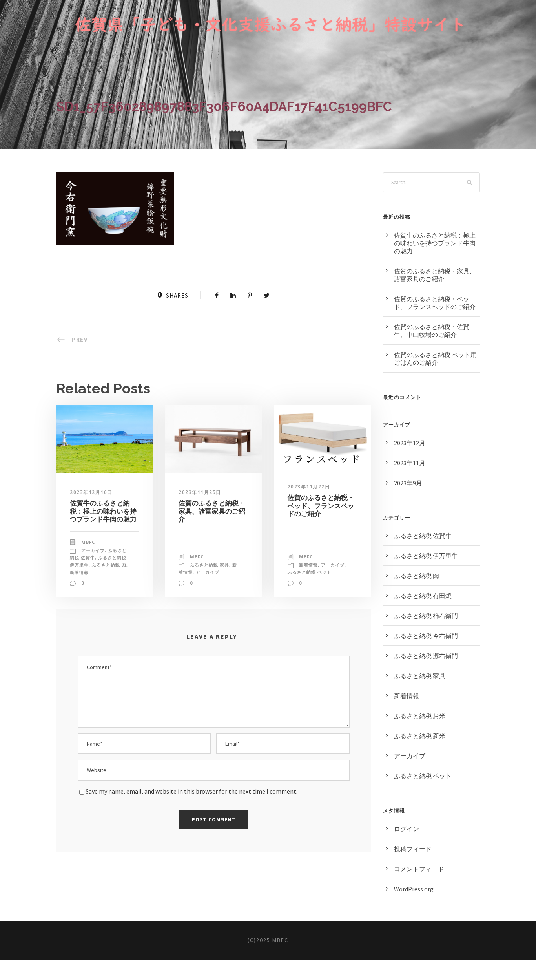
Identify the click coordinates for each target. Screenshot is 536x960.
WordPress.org (414, 889)
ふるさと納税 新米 (419, 736)
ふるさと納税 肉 (109, 565)
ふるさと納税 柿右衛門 (426, 616)
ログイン (406, 829)
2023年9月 (408, 483)
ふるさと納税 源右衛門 (426, 656)
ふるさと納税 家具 (209, 565)
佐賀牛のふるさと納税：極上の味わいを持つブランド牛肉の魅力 (103, 511)
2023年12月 (409, 443)
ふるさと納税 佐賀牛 (423, 535)
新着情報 (79, 572)
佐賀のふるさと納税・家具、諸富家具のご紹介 (212, 511)
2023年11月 (409, 463)
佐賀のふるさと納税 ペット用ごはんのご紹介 (435, 358)
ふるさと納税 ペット (310, 572)
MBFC (88, 542)
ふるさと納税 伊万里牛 (426, 556)
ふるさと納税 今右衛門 (426, 636)
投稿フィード (413, 849)
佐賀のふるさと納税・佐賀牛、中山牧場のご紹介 (431, 330)
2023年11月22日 (309, 486)
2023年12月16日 (91, 492)
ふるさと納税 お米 (419, 716)
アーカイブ (93, 550)
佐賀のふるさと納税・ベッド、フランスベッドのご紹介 (321, 505)
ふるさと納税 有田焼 (423, 596)
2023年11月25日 (200, 492)
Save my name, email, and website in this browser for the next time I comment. (191, 791)
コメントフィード (419, 869)
